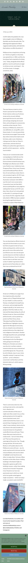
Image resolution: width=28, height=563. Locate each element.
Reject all (14, 550)
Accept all (14, 546)
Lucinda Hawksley (8, 7)
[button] (26, 535)
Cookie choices (14, 555)
